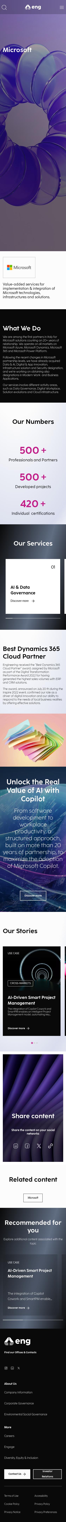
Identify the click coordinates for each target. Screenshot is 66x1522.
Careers (9, 1436)
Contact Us (14, 1473)
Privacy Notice (12, 1512)
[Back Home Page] (33, 7)
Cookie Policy (11, 1504)
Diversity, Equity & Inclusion (21, 1458)
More (7, 1427)
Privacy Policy (42, 1504)
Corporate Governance (19, 1403)
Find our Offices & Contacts (20, 1352)
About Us (10, 1384)
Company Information (18, 1392)
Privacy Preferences (45, 1512)
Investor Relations (47, 1474)
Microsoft (33, 1198)
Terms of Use (11, 1495)
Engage (9, 1447)
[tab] (32, 1043)
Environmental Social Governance (25, 1414)
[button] (4, 7)
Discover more (20, 600)
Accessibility (41, 1495)
